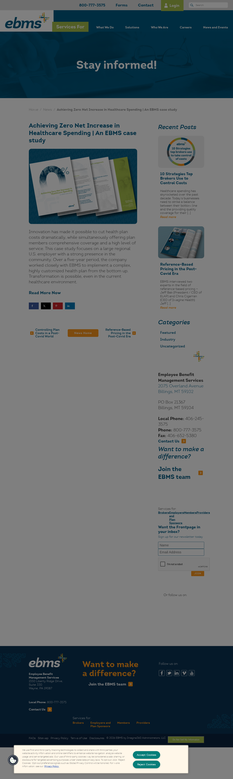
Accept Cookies (146, 754)
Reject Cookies (146, 764)
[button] (13, 760)
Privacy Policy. (51, 766)
